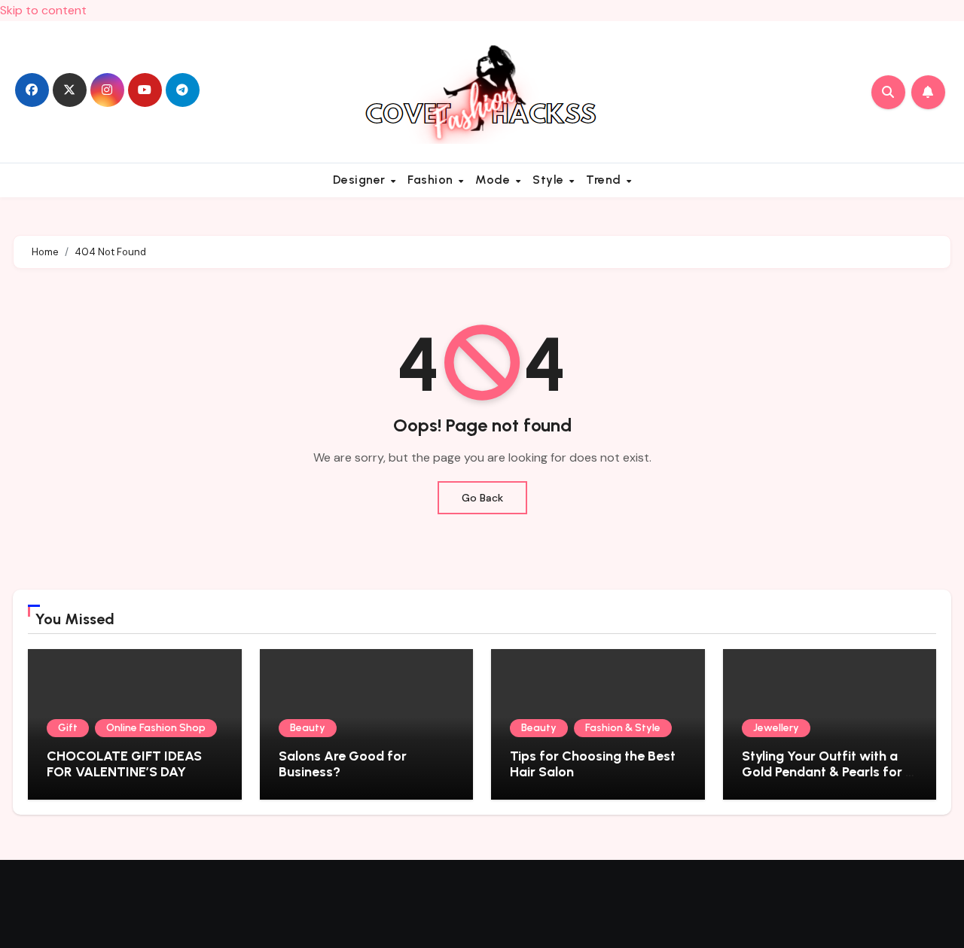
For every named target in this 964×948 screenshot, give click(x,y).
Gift (68, 727)
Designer (361, 179)
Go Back (482, 497)
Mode (494, 179)
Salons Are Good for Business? (343, 764)
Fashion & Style (622, 727)
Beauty (307, 727)
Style (549, 179)
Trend (605, 179)
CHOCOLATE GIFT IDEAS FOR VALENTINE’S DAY (124, 764)
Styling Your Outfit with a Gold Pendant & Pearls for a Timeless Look (828, 772)
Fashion (431, 179)
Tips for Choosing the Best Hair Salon (593, 764)
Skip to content (43, 10)
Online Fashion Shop (156, 727)
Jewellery (776, 727)
